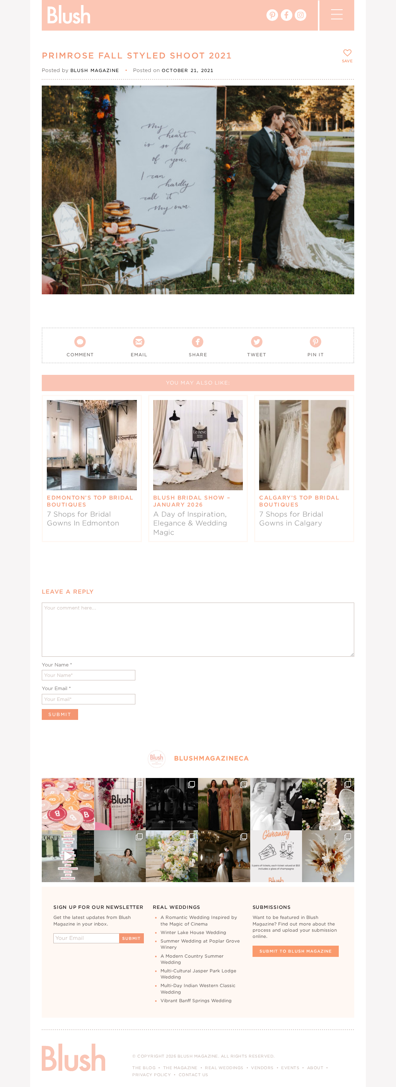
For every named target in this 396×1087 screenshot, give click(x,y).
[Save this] (342, 98)
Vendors (262, 1067)
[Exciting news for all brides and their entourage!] (224, 804)
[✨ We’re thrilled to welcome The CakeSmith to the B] (328, 804)
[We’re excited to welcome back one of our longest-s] (224, 856)
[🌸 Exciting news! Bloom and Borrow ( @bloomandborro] (172, 856)
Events (290, 1067)
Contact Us (193, 1074)
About (315, 1067)
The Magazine (180, 1067)
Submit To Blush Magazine (295, 951)
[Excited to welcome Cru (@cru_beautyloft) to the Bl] (120, 856)
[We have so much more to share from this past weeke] (68, 804)
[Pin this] (342, 115)
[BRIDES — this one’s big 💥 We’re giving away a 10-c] (172, 804)
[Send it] (342, 133)
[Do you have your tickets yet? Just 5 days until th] (276, 804)
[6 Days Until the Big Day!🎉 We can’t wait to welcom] (68, 856)
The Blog (143, 1067)
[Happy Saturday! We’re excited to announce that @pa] (328, 856)
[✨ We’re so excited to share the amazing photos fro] (120, 804)
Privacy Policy (151, 1074)
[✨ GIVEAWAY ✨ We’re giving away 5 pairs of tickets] (276, 856)
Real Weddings (224, 1067)
